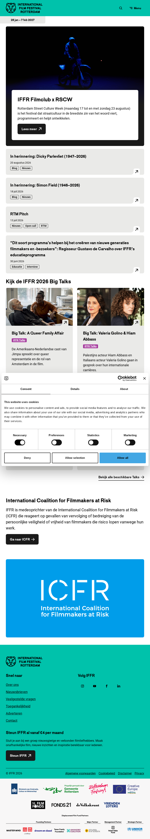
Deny (27, 457)
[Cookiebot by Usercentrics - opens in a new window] (120, 378)
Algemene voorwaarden (80, 773)
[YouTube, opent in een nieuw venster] (94, 686)
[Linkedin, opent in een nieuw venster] (118, 686)
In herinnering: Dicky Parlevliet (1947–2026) (48, 156)
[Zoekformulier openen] (120, 8)
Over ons (12, 685)
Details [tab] (75, 388)
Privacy (139, 773)
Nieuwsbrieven (17, 692)
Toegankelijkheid (18, 706)
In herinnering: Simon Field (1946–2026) (45, 185)
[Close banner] (144, 378)
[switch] (56, 442)
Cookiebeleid (107, 773)
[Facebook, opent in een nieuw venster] (106, 686)
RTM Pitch (19, 213)
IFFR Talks (19, 340)
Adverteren (14, 713)
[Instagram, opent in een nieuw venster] (82, 686)
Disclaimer (125, 773)
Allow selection (75, 457)
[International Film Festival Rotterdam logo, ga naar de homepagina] (24, 8)
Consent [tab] (25, 388)
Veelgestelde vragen (21, 699)
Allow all (122, 457)
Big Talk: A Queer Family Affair (38, 333)
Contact (11, 720)
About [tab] (124, 388)
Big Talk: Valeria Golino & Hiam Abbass (109, 336)
